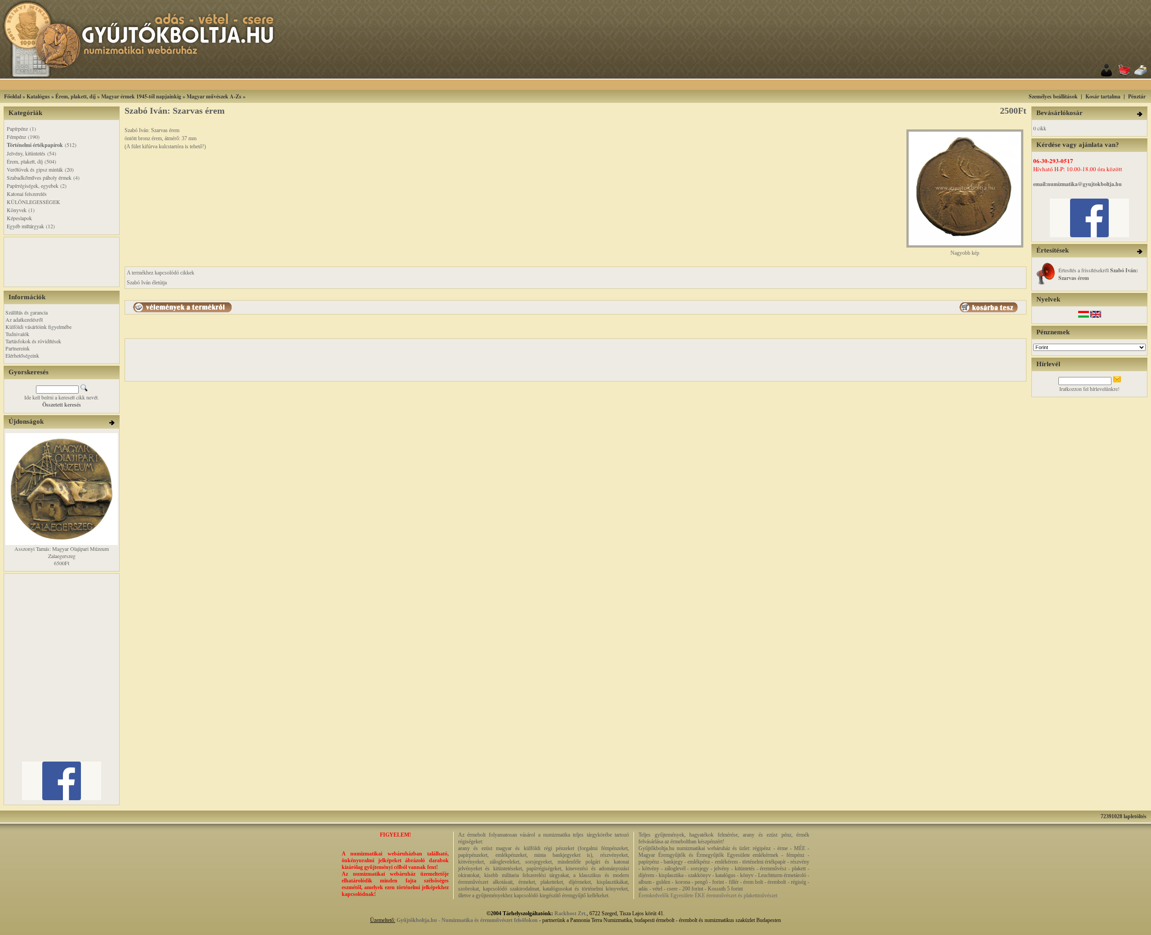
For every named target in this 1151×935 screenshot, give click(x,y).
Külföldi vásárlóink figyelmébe (38, 326)
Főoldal (12, 96)
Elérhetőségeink (22, 355)
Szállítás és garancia (26, 312)
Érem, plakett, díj (75, 96)
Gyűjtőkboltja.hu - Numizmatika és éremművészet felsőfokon (467, 920)
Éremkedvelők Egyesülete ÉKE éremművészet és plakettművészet (707, 895)
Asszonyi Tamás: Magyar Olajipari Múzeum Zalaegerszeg (61, 552)
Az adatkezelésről (24, 319)
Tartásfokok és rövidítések (33, 341)
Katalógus (38, 96)
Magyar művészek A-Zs (214, 96)
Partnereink (17, 348)
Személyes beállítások (1053, 96)
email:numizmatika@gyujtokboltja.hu (1077, 184)
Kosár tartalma (1102, 96)
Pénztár (1137, 96)
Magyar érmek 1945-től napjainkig (141, 96)
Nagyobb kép (964, 253)
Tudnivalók (17, 333)
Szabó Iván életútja (147, 282)
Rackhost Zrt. (570, 913)
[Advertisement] (586, 84)
